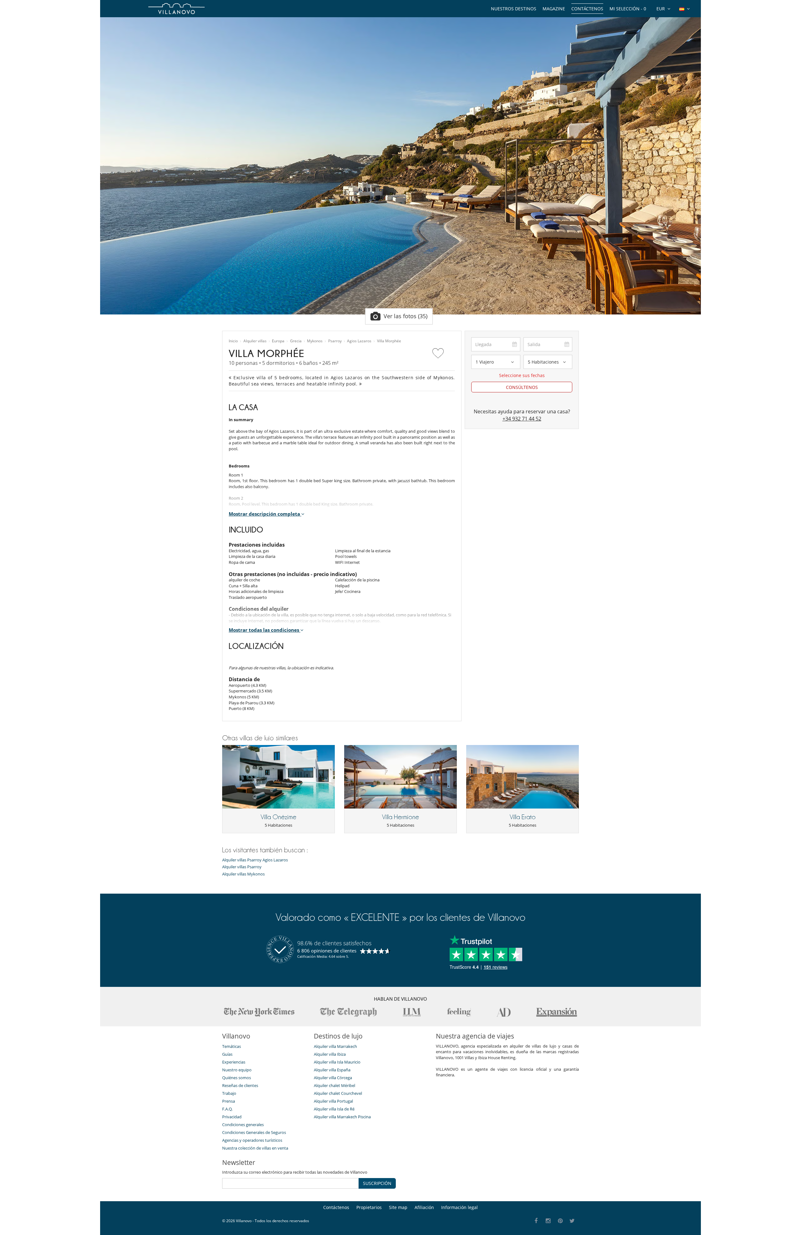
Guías (227, 1054)
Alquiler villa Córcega (333, 1077)
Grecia (296, 341)
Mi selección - (628, 9)
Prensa (228, 1101)
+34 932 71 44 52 (522, 418)
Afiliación (424, 1207)
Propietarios (369, 1207)
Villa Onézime (278, 817)
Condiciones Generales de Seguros (254, 1132)
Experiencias (233, 1062)
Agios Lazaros (359, 341)
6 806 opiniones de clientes (326, 950)
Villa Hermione (400, 817)
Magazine (554, 9)
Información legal (459, 1207)
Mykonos (315, 341)
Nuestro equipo (237, 1070)
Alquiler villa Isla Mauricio (337, 1062)
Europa (278, 341)
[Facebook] (536, 1221)
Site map (398, 1207)
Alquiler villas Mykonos (243, 874)
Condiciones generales (243, 1124)
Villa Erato (523, 817)
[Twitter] (572, 1221)
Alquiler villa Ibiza (330, 1054)
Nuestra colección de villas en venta (255, 1148)
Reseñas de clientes (240, 1085)
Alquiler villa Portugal (333, 1101)
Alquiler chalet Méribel (334, 1085)
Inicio (233, 341)
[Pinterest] (560, 1221)
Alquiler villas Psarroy (242, 867)
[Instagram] (548, 1221)
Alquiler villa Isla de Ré (334, 1109)
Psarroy (335, 341)
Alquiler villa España (332, 1070)
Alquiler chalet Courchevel (338, 1093)
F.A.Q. (227, 1109)
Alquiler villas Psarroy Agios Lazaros (255, 860)
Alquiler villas (255, 341)
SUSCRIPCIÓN (377, 1183)
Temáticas (231, 1046)
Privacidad (232, 1117)
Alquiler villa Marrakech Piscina (342, 1117)
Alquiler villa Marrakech (335, 1046)
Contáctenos (587, 9)
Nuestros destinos (513, 9)
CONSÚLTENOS (522, 387)
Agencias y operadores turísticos (252, 1140)
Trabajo (229, 1093)
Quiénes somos (236, 1077)
